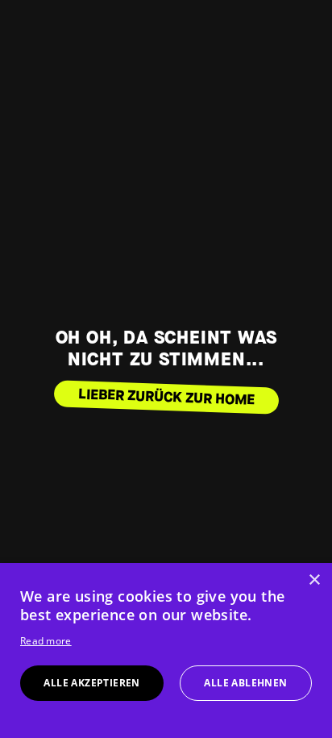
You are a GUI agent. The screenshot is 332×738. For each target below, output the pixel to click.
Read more (46, 641)
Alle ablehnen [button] (245, 683)
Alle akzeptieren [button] (91, 683)
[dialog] (166, 650)
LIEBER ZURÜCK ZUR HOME (166, 397)
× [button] (314, 580)
